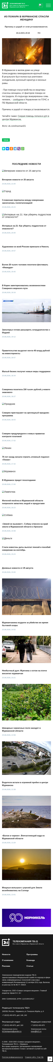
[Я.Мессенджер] (3, 148)
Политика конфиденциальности (12, 1057)
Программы (32, 954)
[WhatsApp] (22, 148)
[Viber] (19, 148)
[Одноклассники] (11, 148)
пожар (5, 140)
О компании (7, 960)
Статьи (29, 966)
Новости (6, 954)
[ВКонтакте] (7, 148)
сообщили (18, 99)
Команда (30, 960)
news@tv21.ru (36, 1031)
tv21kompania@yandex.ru (11, 1031)
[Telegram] (15, 148)
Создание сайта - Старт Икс (34, 1057)
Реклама (6, 966)
